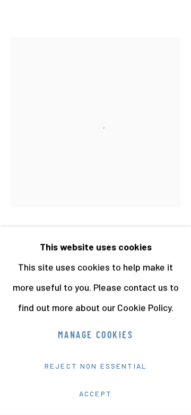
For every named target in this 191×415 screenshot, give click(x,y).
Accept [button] (95, 393)
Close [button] (172, 24)
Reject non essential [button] (95, 366)
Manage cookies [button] (95, 336)
